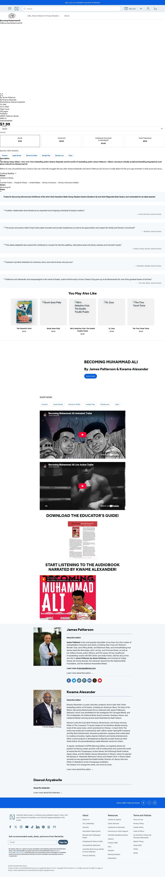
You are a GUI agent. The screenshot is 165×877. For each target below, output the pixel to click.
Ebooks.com (59, 155)
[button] (82, 94)
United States (34, 182)
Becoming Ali (5, 187)
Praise (2, 189)
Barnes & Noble (31, 155)
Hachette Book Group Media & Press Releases (93, 850)
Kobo (70, 155)
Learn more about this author (79, 673)
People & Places (20, 182)
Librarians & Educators (116, 827)
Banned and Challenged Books (91, 836)
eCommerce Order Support (118, 831)
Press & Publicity (88, 855)
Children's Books (6, 177)
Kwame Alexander (9, 99)
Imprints (85, 827)
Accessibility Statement (91, 845)
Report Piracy (138, 841)
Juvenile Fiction (6, 182)
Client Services (113, 823)
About (66, 16)
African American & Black (68, 182)
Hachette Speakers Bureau (118, 835)
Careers (111, 839)
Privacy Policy (138, 823)
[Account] (148, 9)
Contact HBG (113, 842)
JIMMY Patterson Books (9, 116)
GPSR (135, 853)
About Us (85, 819)
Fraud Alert (137, 845)
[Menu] (9, 8)
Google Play (46, 155)
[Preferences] (141, 8)
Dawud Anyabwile (47, 780)
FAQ (109, 846)
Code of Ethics (138, 831)
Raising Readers (114, 854)
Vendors (111, 850)
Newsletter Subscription (91, 831)
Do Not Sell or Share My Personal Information (142, 836)
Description (4, 158)
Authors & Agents (114, 819)
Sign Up (63, 842)
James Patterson (8, 97)
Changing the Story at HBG (92, 841)
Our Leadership (88, 823)
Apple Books (16, 155)
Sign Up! (132, 8)
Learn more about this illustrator (46, 792)
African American (49, 182)
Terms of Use (138, 819)
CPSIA (135, 849)
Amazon (5, 155)
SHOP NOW (90, 376)
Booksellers (112, 858)
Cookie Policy (138, 827)
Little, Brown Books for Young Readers (43, 16)
